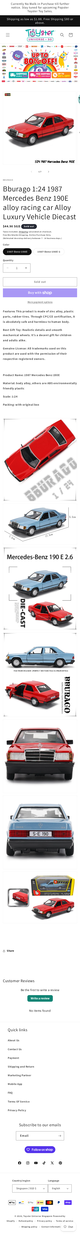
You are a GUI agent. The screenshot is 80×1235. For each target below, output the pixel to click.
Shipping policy (29, 1226)
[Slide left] (31, 171)
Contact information (52, 1226)
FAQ (10, 1092)
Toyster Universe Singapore (37, 1216)
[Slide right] (48, 171)
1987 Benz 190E (19, 252)
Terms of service (64, 1221)
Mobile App (15, 1084)
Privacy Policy (17, 1110)
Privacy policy (44, 1221)
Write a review (40, 998)
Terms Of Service (19, 1101)
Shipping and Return (21, 1066)
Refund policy (26, 1221)
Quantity (8, 260)
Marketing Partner (19, 1075)
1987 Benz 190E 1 (50, 252)
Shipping (23, 231)
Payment (13, 1058)
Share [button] (10, 950)
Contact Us (15, 1049)
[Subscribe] (59, 1135)
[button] (7, 35)
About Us (13, 1040)
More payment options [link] (40, 302)
